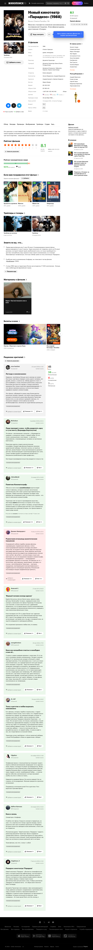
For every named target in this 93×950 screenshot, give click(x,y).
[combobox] (55, 3)
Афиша (52, 946)
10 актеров (73, 89)
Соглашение (25, 926)
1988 (44, 46)
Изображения (30, 124)
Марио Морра (47, 82)
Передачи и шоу (41, 929)
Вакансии (8, 926)
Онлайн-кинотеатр (37, 3)
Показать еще (11, 271)
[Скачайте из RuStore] (70, 936)
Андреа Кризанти (48, 79)
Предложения (81, 926)
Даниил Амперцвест (18, 531)
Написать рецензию (13, 151)
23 (29, 312)
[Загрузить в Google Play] (39, 936)
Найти (68, 3)
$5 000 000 (46, 85)
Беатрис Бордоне (58, 79)
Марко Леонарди (75, 51)
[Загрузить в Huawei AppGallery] (54, 936)
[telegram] (19, 105)
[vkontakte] (8, 105)
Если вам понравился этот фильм (20, 175)
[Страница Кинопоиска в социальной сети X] (44, 922)
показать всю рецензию (13, 406)
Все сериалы (15, 929)
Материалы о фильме (14, 279)
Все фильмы (5, 929)
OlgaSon (14, 755)
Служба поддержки (86, 929)
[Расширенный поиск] (65, 3)
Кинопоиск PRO (69, 926)
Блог (59, 926)
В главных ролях (75, 44)
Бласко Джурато (47, 73)
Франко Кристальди (53, 70)
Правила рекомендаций (40, 926)
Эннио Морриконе (48, 76)
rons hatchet (15, 366)
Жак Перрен (73, 53)
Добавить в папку (15, 62)
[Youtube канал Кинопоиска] (53, 922)
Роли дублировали (76, 74)
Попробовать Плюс (77, 3)
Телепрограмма (38, 946)
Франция (50, 49)
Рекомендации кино (56, 929)
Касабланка (10, 261)
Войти (86, 3)
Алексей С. (15, 588)
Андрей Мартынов (75, 77)
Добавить (26, 178)
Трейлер (7, 55)
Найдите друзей (73, 127)
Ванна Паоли (58, 63)
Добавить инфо (20, 111)
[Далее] (60, 191)
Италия (45, 49)
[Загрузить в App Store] (24, 936)
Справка (53, 926)
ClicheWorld (15, 477)
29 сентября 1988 (47, 98)
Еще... (53, 124)
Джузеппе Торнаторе (48, 60)
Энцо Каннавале (74, 58)
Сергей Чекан (74, 81)
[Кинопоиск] (16, 3)
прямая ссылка (39, 368)
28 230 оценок (74, 15)
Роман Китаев (74, 79)
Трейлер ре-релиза (10, 233)
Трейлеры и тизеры (13, 213)
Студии (47, 124)
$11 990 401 (46, 88)
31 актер (72, 70)
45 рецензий (73, 18)
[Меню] (5, 3)
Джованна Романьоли (49, 68)
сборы (64, 91)
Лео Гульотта (73, 62)
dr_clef (13, 699)
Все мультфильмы (28, 929)
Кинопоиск (18, 946)
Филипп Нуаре (74, 47)
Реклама (16, 926)
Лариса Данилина (75, 86)
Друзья (71, 124)
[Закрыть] (81, 33)
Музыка (46, 946)
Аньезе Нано (73, 67)
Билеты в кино (11, 321)
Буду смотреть (38, 34)
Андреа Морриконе (59, 76)
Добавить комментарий (14, 411)
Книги (57, 946)
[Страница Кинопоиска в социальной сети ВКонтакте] (40, 922)
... (63, 94)
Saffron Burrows (16, 806)
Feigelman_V (15, 861)
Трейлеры (39, 124)
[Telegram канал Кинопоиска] (49, 922)
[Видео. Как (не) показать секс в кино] (17, 298)
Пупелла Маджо (74, 64)
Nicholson (14, 421)
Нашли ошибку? (9, 111)
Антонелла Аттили (75, 56)
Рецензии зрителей (13, 357)
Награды (12, 124)
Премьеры (20, 124)
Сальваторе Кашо (75, 49)
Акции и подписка (71, 929)
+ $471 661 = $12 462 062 (49, 91)
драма (44, 52)
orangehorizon (16, 643)
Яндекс (86, 946)
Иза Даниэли (73, 60)
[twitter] (13, 105)
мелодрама (50, 52)
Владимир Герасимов (76, 83)
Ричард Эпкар (47, 65)
